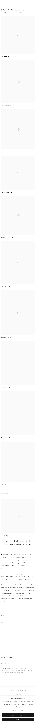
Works (3, 12)
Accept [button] (18, 719)
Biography (12, 12)
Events (20, 12)
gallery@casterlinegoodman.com (16, 690)
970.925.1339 (18, 694)
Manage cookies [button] (18, 710)
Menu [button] (33, 3)
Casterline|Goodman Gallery (15, 3)
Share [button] (5, 535)
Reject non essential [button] (18, 715)
